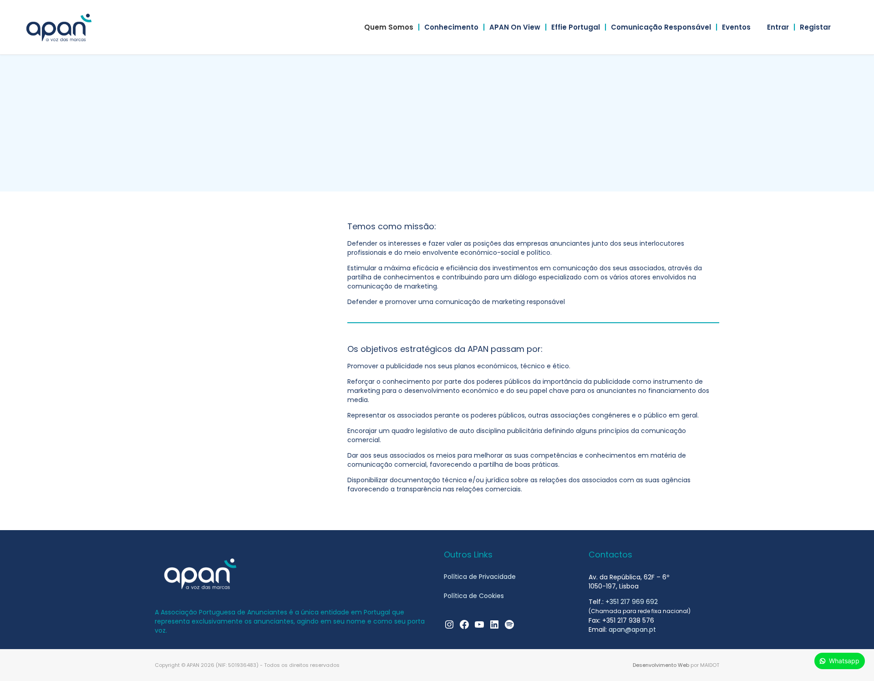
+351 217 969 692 (631, 601)
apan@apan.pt (632, 629)
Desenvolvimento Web (661, 665)
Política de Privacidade (480, 576)
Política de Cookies (474, 595)
